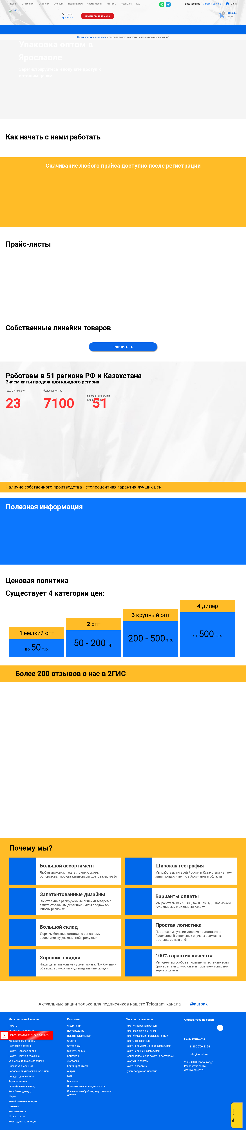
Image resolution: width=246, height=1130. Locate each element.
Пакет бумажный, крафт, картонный (147, 1035)
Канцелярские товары (22, 1040)
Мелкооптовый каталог (24, 1019)
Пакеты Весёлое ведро (22, 1050)
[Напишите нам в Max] (238, 1108)
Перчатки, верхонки (20, 1045)
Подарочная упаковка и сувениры (29, 1071)
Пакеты (13, 1025)
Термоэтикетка (18, 1081)
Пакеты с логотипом (79, 1035)
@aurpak (198, 1004)
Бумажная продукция (22, 1030)
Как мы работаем (77, 1066)
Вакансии (73, 1081)
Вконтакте (187, 1027)
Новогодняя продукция (23, 1121)
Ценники (14, 1106)
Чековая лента (17, 1111)
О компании (74, 1025)
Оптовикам (73, 1045)
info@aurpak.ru (199, 1054)
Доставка (73, 1061)
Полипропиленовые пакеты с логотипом (150, 1055)
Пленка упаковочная (21, 1066)
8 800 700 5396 (192, 4)
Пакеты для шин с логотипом (143, 1050)
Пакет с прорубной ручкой (141, 1025)
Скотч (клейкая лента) (22, 1086)
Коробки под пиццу (20, 1091)
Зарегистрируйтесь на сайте (91, 37)
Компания (73, 1019)
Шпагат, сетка (17, 1116)
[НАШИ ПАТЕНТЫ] (123, 350)
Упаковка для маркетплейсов (26, 1061)
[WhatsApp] (161, 4)
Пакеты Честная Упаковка (24, 1055)
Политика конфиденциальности (86, 1086)
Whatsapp (238, 1115)
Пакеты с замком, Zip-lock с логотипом (148, 1045)
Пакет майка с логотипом (141, 1030)
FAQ (69, 1076)
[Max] (174, 4)
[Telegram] (168, 4)
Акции (71, 1071)
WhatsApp (212, 1027)
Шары (12, 1096)
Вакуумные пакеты (137, 1061)
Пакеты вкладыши (136, 1066)
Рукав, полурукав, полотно (141, 1071)
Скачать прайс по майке (98, 16)
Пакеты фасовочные (138, 1040)
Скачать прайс (76, 1050)
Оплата (71, 1040)
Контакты (73, 1055)
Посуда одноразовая (21, 1076)
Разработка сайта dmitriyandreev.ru (195, 1068)
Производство (75, 1030)
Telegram (196, 1027)
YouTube (204, 1027)
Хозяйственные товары (23, 1101)
